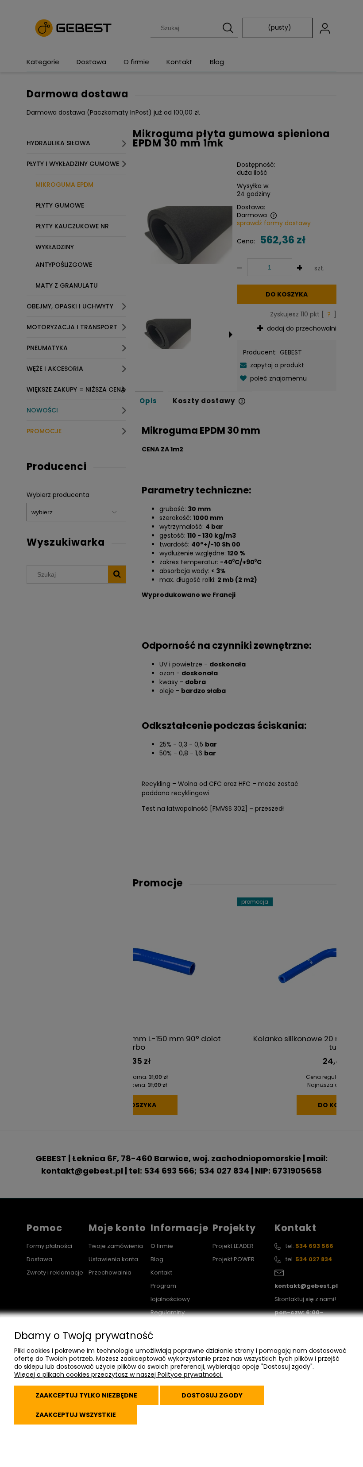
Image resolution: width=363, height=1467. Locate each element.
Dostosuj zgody (212, 1395)
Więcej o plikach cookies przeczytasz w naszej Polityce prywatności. (118, 1374)
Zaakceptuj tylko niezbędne (86, 1395)
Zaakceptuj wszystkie (75, 1414)
